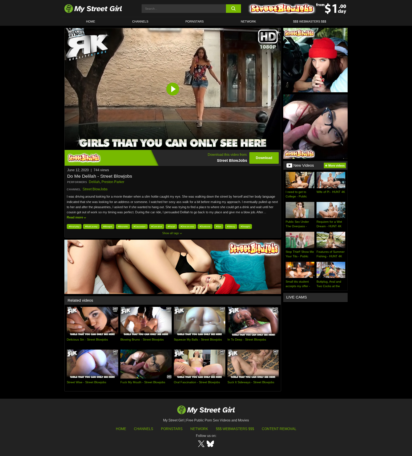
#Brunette (123, 226)
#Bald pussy (91, 226)
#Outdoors (205, 226)
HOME (90, 21)
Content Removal (279, 429)
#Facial (171, 226)
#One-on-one (187, 226)
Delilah (94, 182)
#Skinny (231, 226)
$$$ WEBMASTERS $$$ (309, 21)
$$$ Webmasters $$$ (235, 429)
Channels (143, 429)
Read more (75, 217)
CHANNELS (140, 21)
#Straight (245, 226)
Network (248, 21)
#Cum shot (156, 226)
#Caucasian (139, 226)
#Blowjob (107, 226)
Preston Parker (112, 182)
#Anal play (74, 226)
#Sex (218, 226)
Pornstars (194, 21)
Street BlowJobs (95, 189)
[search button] (233, 8)
